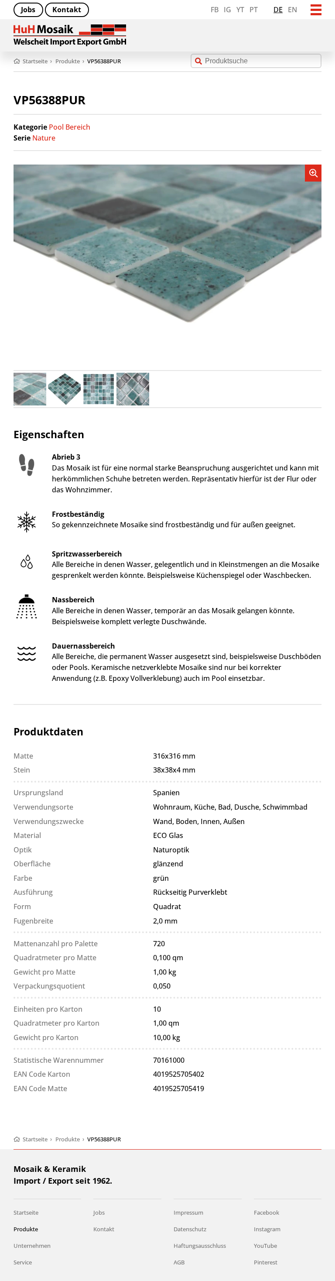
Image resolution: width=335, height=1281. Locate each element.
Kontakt (66, 9)
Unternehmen (32, 1246)
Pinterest (265, 1262)
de (278, 9)
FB (215, 9)
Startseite (26, 1212)
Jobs (28, 9)
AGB (179, 1262)
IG (227, 9)
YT (240, 9)
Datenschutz (190, 1229)
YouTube (265, 1246)
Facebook (266, 1212)
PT (254, 9)
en (292, 9)
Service (23, 1262)
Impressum (188, 1212)
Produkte (26, 1229)
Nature (43, 138)
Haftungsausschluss (200, 1246)
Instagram (267, 1229)
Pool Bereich (69, 127)
